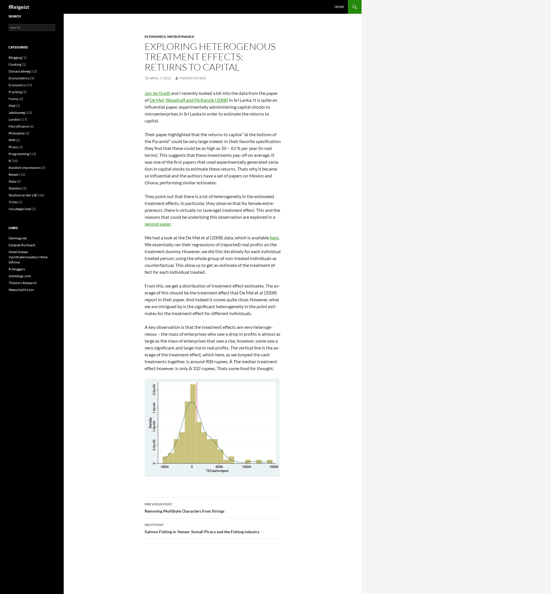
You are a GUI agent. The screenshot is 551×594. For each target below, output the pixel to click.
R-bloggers (17, 269)
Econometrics (19, 78)
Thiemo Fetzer (192, 78)
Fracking (15, 92)
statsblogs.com (20, 276)
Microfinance (180, 36)
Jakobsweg (17, 112)
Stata (12, 181)
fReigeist (19, 7)
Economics (155, 36)
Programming (19, 154)
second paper (158, 223)
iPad (12, 105)
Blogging (15, 57)
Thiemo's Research (23, 283)
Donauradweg (19, 71)
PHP (12, 140)
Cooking (15, 64)
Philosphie (16, 133)
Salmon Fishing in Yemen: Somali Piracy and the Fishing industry (202, 528)
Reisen (14, 174)
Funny (13, 99)
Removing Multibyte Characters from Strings (184, 507)
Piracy (13, 147)
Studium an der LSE (23, 195)
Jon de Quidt (157, 93)
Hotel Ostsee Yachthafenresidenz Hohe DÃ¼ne (28, 257)
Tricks (13, 202)
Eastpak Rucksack (22, 245)
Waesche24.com (21, 290)
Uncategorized (20, 209)
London (14, 119)
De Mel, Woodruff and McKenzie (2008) (189, 100)
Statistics (15, 188)
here (274, 237)
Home (339, 7)
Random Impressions (24, 167)
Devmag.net (18, 238)
